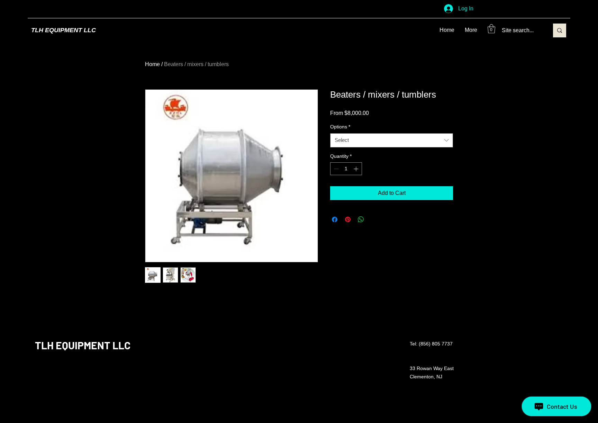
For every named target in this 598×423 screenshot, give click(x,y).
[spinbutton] (346, 169)
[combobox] (391, 140)
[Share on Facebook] (334, 219)
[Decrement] (335, 169)
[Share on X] (374, 219)
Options (340, 126)
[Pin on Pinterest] (348, 219)
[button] (491, 28)
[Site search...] (559, 30)
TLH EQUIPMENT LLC (63, 30)
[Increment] (356, 169)
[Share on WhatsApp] (361, 219)
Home (152, 64)
